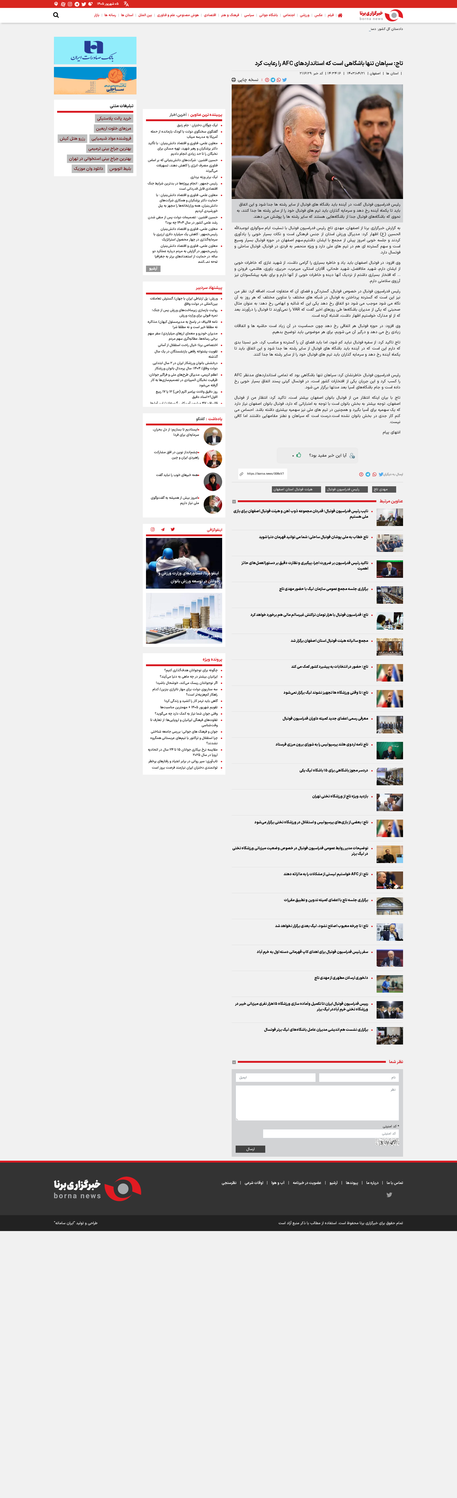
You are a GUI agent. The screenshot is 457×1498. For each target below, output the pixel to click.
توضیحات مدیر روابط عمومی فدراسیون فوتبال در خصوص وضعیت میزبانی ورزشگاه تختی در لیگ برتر (300, 851)
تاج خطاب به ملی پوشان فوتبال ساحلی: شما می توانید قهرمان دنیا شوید (313, 537)
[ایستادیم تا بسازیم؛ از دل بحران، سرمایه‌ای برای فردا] (213, 436)
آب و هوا (278, 1183)
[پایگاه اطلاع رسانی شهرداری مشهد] (95, 80)
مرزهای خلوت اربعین (113, 128)
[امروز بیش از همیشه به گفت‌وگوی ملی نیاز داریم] (213, 504)
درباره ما (372, 1183)
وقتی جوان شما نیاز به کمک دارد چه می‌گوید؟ (186, 713)
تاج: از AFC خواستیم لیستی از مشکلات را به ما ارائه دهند (326, 874)
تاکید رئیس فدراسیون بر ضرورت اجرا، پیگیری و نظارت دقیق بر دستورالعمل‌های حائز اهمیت (304, 565)
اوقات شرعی (254, 1183)
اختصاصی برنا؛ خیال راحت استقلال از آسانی (188, 345)
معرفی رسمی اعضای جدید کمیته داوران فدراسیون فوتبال (325, 718)
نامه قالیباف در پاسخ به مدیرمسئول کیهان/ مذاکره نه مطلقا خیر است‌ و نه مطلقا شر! (183, 324)
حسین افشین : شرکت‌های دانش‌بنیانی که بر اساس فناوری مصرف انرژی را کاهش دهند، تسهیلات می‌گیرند (183, 166)
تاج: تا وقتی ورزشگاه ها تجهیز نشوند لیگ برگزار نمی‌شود (326, 693)
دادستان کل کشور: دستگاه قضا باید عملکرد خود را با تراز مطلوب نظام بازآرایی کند (345, 29)
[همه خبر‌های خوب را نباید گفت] (213, 482)
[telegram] (272, 80)
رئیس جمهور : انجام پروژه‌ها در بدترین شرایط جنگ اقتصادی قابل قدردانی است (183, 186)
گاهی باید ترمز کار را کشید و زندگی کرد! (191, 701)
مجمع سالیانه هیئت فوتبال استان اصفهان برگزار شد (329, 641)
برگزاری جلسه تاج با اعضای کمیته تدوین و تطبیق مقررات (326, 900)
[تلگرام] (77, 4)
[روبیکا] (90, 4)
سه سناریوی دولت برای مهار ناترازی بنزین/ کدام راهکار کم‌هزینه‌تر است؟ (185, 692)
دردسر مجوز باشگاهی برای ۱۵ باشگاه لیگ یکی (333, 770)
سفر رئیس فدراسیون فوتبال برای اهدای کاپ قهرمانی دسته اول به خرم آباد (312, 952)
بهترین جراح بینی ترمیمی (109, 149)
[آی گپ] (56, 4)
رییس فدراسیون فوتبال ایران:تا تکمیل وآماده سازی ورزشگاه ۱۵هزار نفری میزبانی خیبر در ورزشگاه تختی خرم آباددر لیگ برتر (301, 1006)
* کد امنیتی (391, 1126)
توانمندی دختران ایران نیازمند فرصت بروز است (185, 767)
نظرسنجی (229, 1183)
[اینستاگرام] (70, 4)
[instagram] (152, 530)
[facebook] (266, 80)
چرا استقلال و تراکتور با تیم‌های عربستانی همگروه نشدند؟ (184, 741)
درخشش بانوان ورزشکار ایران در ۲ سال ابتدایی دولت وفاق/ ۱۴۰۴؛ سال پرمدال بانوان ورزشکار (185, 366)
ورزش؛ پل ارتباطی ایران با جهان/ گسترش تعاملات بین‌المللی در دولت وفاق (184, 301)
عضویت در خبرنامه (307, 1183)
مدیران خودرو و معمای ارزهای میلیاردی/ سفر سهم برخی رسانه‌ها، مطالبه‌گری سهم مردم (183, 336)
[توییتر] (83, 4)
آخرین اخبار (178, 115)
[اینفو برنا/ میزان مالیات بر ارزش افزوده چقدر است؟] (184, 618)
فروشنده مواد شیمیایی (111, 138)
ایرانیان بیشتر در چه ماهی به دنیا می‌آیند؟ (189, 676)
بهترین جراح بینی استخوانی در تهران (100, 159)
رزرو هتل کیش (72, 138)
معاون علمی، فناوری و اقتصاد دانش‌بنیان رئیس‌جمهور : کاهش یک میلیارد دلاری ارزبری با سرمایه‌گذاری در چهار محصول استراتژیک (185, 234)
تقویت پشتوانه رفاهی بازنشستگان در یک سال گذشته (186, 354)
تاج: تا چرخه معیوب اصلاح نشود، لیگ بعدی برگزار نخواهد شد (321, 926)
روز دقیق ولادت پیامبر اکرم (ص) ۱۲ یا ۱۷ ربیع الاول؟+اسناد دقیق (187, 394)
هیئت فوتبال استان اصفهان (293, 489)
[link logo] (381, 15)
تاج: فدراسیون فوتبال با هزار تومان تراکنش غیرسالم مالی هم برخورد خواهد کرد (309, 615)
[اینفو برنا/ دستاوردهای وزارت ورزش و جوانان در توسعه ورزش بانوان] (184, 563)
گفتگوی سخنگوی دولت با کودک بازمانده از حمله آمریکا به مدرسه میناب (184, 134)
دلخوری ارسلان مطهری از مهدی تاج (341, 978)
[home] (340, 15)
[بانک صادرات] (95, 50)
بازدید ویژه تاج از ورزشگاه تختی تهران (340, 796)
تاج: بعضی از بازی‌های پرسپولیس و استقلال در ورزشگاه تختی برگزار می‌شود (311, 822)
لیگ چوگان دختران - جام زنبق (197, 125)
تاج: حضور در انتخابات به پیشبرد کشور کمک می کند (329, 667)
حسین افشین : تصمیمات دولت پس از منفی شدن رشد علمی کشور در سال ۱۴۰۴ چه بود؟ (183, 220)
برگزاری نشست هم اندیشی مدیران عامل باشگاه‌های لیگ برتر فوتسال (316, 1030)
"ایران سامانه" (64, 1223)
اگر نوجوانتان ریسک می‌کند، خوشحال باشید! (187, 683)
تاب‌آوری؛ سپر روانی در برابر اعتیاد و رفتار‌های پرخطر (183, 761)
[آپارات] (63, 4)
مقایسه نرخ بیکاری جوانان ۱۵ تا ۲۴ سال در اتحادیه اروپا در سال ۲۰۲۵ (183, 752)
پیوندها (352, 1183)
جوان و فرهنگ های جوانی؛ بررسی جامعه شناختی (184, 731)
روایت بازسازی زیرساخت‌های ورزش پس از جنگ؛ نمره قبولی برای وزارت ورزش (185, 313)
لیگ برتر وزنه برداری (204, 177)
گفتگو (200, 419)
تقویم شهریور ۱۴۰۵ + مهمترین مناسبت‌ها (189, 707)
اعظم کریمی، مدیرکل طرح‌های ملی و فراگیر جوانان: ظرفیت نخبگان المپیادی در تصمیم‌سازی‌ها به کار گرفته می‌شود (183, 380)
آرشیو (153, 268)
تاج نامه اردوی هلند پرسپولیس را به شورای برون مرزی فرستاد (322, 744)
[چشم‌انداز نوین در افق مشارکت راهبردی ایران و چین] (213, 459)
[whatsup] (278, 80)
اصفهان (375, 73)
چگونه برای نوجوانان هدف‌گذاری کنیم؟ (191, 670)
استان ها (392, 73)
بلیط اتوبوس (120, 169)
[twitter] (284, 80)
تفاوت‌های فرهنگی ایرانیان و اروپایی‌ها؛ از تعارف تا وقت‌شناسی (184, 723)
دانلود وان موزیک (88, 169)
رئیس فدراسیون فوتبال (343, 489)
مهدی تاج (381, 489)
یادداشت (215, 419)
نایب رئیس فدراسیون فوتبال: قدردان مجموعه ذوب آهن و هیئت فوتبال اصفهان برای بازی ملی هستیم (300, 514)
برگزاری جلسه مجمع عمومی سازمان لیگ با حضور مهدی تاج (323, 589)
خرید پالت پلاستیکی (114, 118)
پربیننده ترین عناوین (206, 115)
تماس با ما (395, 1183)
